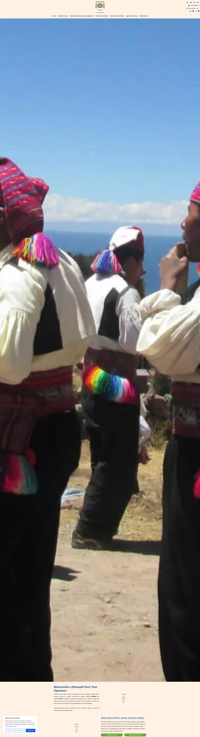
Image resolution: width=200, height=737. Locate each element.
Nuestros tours (63, 16)
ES (187, 2)
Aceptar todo (31, 730)
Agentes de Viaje (131, 16)
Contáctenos (143, 16)
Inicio (54, 16)
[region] (20, 725)
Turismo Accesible (101, 16)
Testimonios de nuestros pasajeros (81, 16)
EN (191, 2)
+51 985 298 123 (194, 5)
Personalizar (9, 730)
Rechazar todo (20, 730)
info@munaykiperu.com (192, 8)
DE (198, 2)
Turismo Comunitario (117, 16)
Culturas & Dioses (112, 735)
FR (194, 2)
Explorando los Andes (135, 735)
